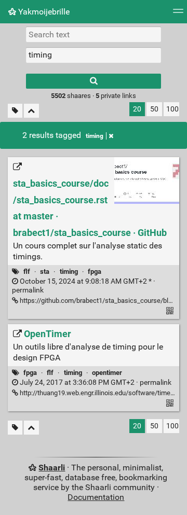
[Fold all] (31, 111)
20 (137, 109)
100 (172, 109)
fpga (94, 271)
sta (44, 271)
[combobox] (93, 55)
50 (154, 109)
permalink (94, 382)
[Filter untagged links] (15, 111)
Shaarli (51, 467)
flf (26, 271)
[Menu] (178, 14)
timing (94, 136)
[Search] (93, 81)
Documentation (96, 497)
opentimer (107, 373)
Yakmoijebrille (43, 12)
